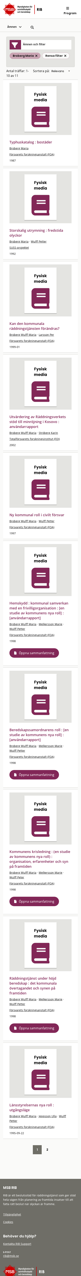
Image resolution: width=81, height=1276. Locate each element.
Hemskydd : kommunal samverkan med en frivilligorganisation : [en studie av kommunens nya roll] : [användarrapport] (38, 610)
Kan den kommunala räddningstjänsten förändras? (34, 326)
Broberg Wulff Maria (22, 335)
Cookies (8, 1222)
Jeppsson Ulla (48, 1116)
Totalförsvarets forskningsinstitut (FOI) (34, 439)
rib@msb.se (11, 1256)
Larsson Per (46, 335)
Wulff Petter (39, 241)
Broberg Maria (19, 148)
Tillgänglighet (12, 1214)
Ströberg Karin (48, 433)
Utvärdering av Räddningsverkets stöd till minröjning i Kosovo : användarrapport (37, 421)
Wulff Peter (16, 877)
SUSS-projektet (19, 247)
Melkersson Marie (50, 624)
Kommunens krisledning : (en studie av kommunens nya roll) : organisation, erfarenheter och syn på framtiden (39, 859)
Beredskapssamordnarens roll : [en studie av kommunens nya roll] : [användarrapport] (39, 734)
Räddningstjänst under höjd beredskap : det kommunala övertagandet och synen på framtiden (33, 985)
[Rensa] (65, 56)
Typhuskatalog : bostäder (30, 142)
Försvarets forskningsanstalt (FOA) (31, 154)
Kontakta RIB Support (17, 1244)
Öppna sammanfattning (36, 653)
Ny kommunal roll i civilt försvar (36, 514)
